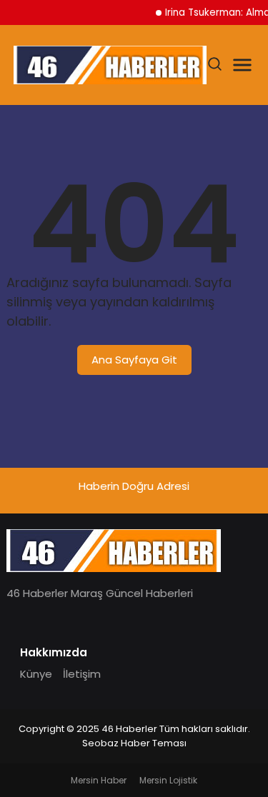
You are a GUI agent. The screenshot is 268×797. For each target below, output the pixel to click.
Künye (36, 673)
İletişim (82, 673)
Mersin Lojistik (168, 780)
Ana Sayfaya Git (134, 359)
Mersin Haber (98, 780)
